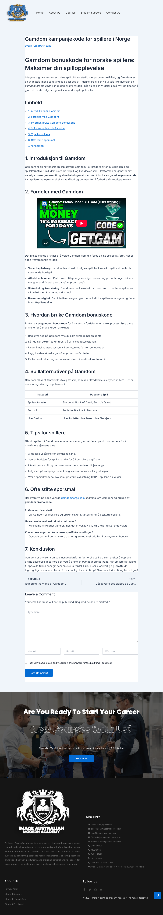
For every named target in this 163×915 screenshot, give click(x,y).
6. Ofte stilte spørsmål (41, 140)
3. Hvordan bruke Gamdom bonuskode (51, 122)
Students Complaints (15, 899)
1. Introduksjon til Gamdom (44, 111)
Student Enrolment (14, 904)
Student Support (91, 12)
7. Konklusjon (36, 145)
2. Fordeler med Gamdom (43, 116)
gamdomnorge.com (73, 497)
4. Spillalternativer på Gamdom (46, 128)
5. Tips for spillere (39, 134)
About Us (54, 12)
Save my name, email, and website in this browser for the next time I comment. (70, 662)
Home (39, 12)
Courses (70, 12)
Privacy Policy (11, 888)
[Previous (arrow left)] (5, 457)
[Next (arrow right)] (157, 457)
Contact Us (113, 12)
